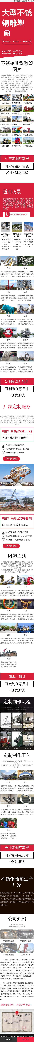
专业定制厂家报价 (17, 848)
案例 (18, 1)
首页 (15, 1)
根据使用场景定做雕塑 (18, 214)
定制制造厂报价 (17, 381)
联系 (32, 1)
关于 (29, 1)
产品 (22, 1)
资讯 (25, 1)
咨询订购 (11, 458)
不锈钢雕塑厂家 (17, 1037)
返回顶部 (8, 1039)
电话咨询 (25, 1039)
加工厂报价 (17, 676)
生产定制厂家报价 (17, 159)
